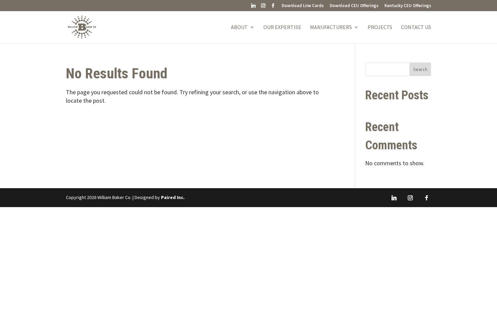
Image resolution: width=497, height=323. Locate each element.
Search (420, 69)
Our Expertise (282, 27)
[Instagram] (263, 7)
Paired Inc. (173, 197)
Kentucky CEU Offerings (407, 5)
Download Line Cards (303, 5)
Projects (380, 27)
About (239, 27)
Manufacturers (331, 27)
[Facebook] (273, 7)
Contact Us (416, 27)
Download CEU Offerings (354, 5)
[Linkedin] (253, 7)
